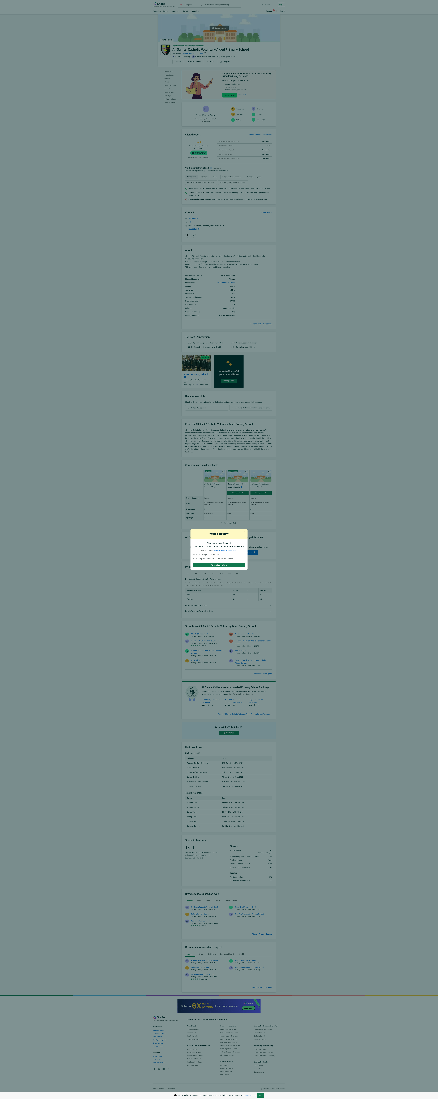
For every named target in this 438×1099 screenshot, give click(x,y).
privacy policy (250, 1095)
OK (260, 1095)
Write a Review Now (219, 565)
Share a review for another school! (224, 550)
